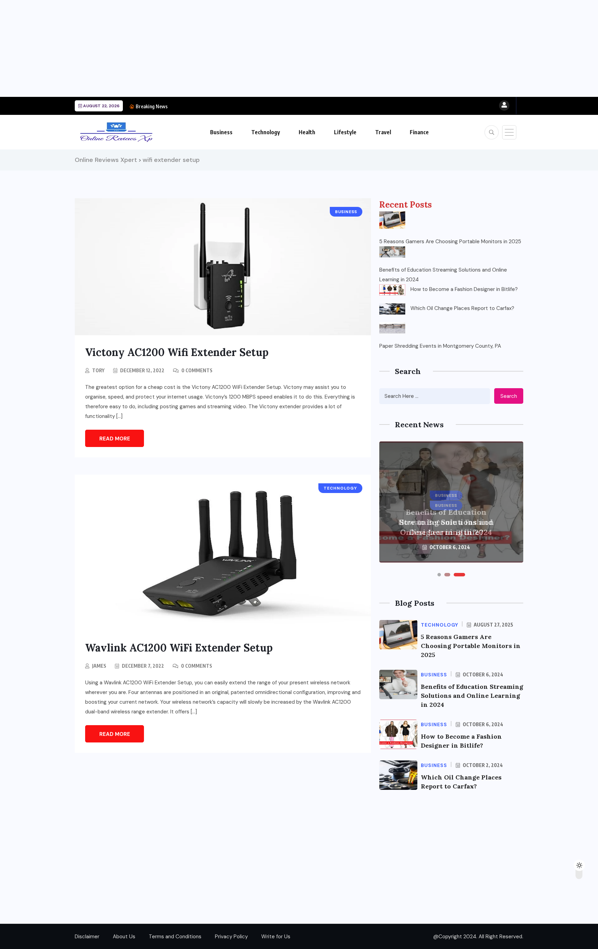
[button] (439, 574)
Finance (419, 132)
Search (508, 396)
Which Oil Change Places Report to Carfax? (462, 308)
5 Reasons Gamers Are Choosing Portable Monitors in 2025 (450, 241)
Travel (383, 132)
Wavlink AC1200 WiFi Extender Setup (179, 647)
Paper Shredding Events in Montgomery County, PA (440, 346)
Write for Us (275, 936)
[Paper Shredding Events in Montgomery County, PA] (392, 327)
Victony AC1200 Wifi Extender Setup (177, 352)
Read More (114, 438)
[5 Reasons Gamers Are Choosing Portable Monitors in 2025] (392, 220)
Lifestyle (345, 132)
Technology (265, 132)
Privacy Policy (231, 936)
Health (307, 132)
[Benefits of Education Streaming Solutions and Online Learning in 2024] (392, 251)
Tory (98, 370)
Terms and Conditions (175, 936)
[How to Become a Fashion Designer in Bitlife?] (392, 289)
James (99, 666)
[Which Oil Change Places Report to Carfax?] (392, 308)
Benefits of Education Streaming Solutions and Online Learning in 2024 (443, 274)
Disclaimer (87, 936)
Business (221, 132)
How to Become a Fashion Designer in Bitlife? (464, 289)
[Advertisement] (207, 48)
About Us (124, 936)
